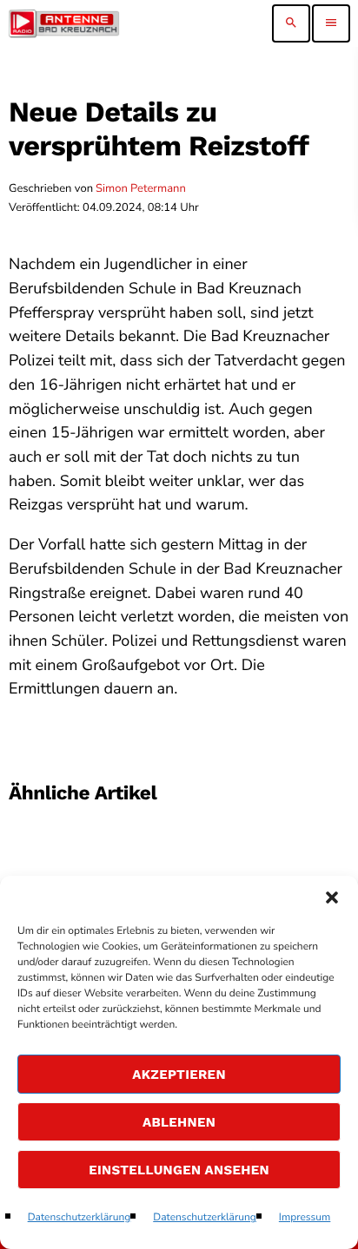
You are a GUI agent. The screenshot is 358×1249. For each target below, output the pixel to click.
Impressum (305, 1218)
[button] (332, 897)
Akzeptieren (179, 1074)
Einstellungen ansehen (179, 1170)
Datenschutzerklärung (79, 1218)
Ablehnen (179, 1122)
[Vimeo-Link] (64, 23)
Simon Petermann (141, 188)
